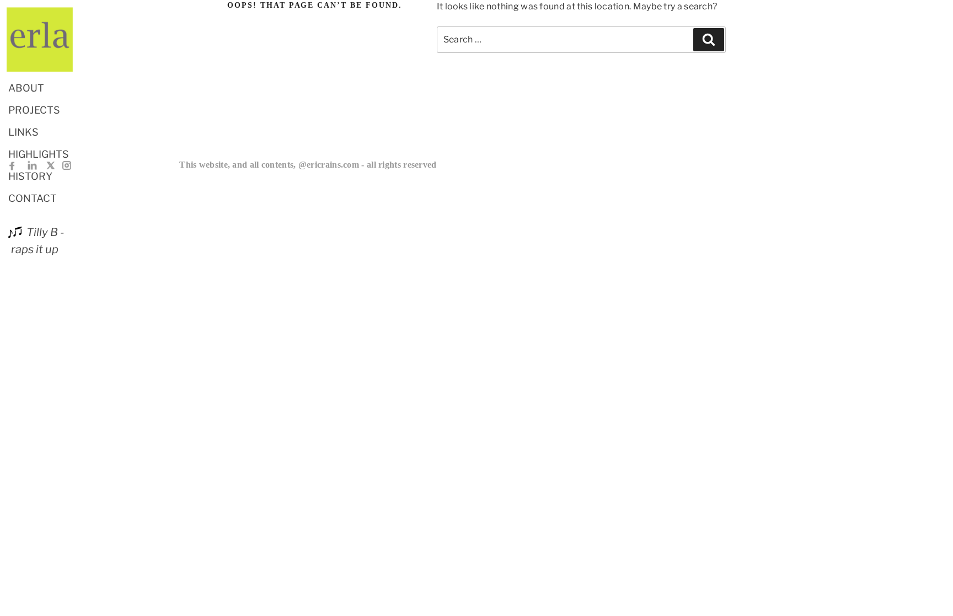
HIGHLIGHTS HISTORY (38, 165)
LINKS (23, 132)
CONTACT (32, 198)
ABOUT (26, 88)
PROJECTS (34, 110)
